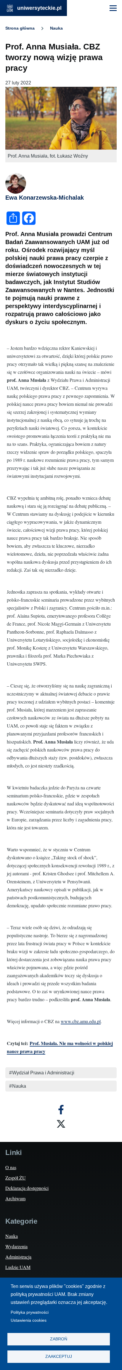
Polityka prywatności (30, 1312)
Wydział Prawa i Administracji (43, 1072)
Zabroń (58, 1339)
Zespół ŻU (15, 1177)
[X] (61, 1124)
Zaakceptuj (58, 1356)
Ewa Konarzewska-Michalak (44, 197)
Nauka (56, 28)
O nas (10, 1167)
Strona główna (20, 28)
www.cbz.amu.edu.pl (81, 1021)
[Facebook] (61, 1109)
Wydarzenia (16, 1246)
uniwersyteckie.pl (39, 8)
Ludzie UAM (17, 1267)
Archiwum (15, 1198)
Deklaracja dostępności (27, 1188)
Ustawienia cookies (28, 1320)
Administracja (18, 1257)
